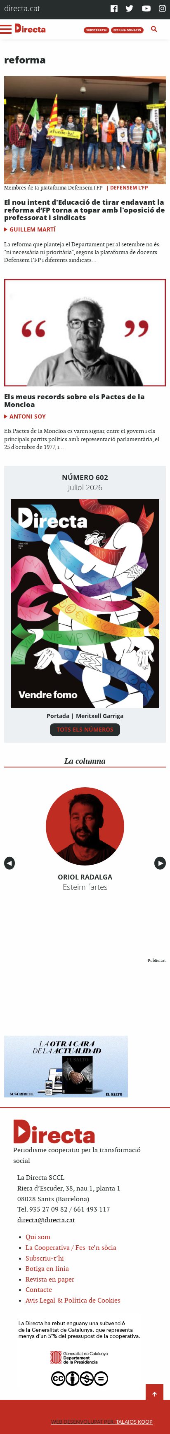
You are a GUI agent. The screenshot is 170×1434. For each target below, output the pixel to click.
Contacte (39, 1290)
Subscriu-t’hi (45, 1259)
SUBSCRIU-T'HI (96, 30)
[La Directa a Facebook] (114, 9)
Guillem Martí (32, 229)
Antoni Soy (27, 416)
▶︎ (162, 863)
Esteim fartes (85, 887)
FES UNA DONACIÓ (127, 30)
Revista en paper (50, 1280)
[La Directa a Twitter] (129, 9)
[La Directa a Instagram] (162, 9)
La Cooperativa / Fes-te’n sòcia (71, 1248)
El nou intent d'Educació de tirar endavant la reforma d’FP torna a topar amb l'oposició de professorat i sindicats (84, 209)
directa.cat (22, 8)
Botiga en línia (47, 1269)
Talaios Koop (102, 1422)
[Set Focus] (154, 29)
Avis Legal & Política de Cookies (73, 1301)
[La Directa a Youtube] (146, 9)
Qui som (38, 1237)
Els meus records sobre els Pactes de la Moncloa (74, 400)
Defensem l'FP (129, 188)
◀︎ (11, 863)
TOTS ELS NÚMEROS (85, 729)
